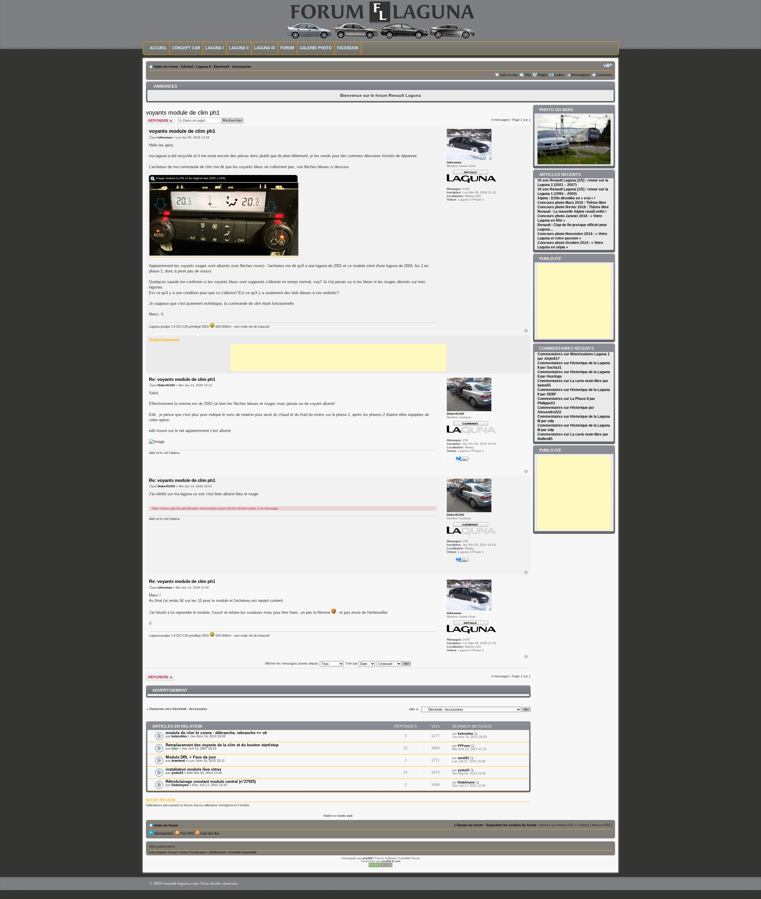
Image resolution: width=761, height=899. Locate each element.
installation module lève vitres (193, 769)
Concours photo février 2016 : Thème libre (573, 207)
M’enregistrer (580, 75)
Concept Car (186, 48)
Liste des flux (209, 833)
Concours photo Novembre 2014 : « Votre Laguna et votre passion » (572, 236)
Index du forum (166, 66)
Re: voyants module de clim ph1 (182, 379)
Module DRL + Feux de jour (191, 757)
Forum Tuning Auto (193, 852)
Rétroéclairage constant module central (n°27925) (211, 781)
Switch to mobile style (338, 815)
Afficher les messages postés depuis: (292, 663)
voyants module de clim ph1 (183, 112)
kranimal (178, 760)
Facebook (348, 48)
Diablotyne (180, 785)
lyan (175, 748)
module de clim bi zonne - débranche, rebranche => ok (216, 733)
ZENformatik (217, 852)
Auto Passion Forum (163, 852)
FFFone (464, 745)
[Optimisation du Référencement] (380, 866)
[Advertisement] (338, 357)
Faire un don (509, 75)
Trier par (352, 663)
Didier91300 (166, 385)
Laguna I (214, 48)
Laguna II (239, 48)
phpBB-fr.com (391, 861)
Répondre (153, 118)
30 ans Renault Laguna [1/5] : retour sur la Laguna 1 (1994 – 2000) (572, 191)
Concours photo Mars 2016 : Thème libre (571, 203)
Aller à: (414, 709)
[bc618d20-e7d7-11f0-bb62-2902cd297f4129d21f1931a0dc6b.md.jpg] (224, 255)
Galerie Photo (316, 48)
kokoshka (179, 736)
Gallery (559, 75)
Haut (526, 330)
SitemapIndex (163, 833)
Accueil (158, 48)
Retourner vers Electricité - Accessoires (178, 709)
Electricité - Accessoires (232, 66)
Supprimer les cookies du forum (511, 825)
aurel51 (463, 758)
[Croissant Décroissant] (394, 663)
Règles (542, 75)
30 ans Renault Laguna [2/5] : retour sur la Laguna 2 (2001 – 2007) (572, 182)
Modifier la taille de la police (607, 65)
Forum (287, 48)
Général (187, 66)
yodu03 (177, 773)
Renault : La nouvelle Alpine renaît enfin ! (571, 211)
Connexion (604, 75)
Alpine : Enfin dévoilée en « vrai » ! (566, 198)
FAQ (527, 75)
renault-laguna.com (181, 883)
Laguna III (264, 48)
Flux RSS (186, 833)
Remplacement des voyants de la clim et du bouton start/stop (222, 745)
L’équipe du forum (468, 825)
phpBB (367, 858)
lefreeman (165, 137)
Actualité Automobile (243, 852)
